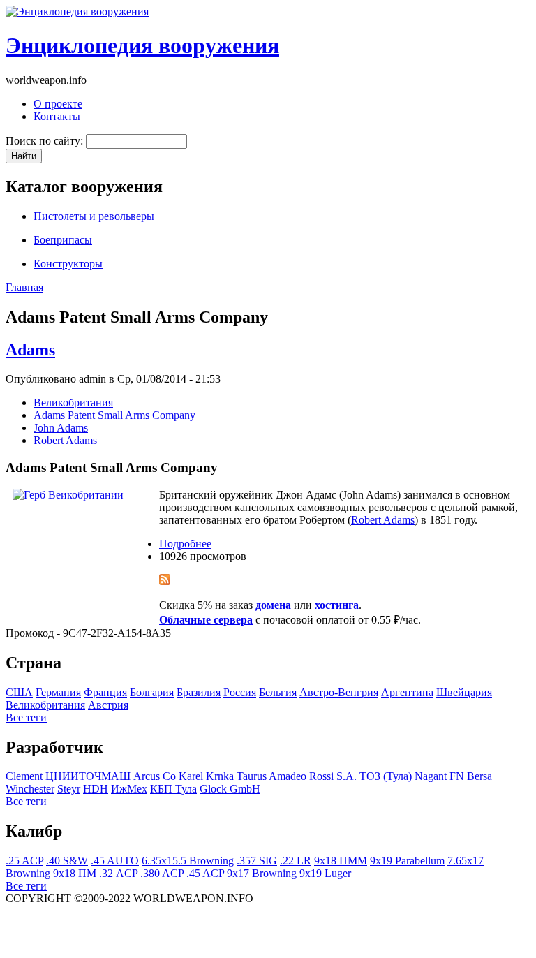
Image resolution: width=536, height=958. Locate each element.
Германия (58, 692)
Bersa (479, 776)
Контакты (57, 116)
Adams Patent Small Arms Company (114, 415)
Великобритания (73, 402)
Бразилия (199, 692)
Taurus (252, 776)
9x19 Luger (325, 873)
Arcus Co (154, 776)
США (19, 692)
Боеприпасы (63, 240)
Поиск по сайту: (46, 141)
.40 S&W (67, 861)
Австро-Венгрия (338, 692)
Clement (24, 776)
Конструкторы (68, 264)
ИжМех (129, 789)
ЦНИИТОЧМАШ (88, 776)
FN (456, 776)
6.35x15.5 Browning (188, 861)
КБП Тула (173, 789)
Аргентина (407, 692)
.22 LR (295, 861)
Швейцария (464, 692)
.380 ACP (162, 873)
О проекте (58, 104)
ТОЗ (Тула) (385, 776)
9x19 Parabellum (407, 861)
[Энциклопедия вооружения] (77, 11)
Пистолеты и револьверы (94, 216)
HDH (95, 789)
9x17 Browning (262, 873)
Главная (24, 287)
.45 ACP (205, 873)
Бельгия (278, 692)
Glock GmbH (230, 789)
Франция (105, 692)
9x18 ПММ (340, 861)
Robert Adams (65, 440)
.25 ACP (24, 861)
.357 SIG (257, 861)
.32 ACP (118, 873)
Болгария (152, 692)
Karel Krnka (206, 776)
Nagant (431, 776)
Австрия (108, 705)
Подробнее (185, 544)
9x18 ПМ (74, 873)
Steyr (68, 789)
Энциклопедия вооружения (142, 45)
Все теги (26, 717)
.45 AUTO (115, 861)
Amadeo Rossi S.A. (313, 776)
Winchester (30, 789)
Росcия (239, 692)
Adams (30, 350)
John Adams (61, 428)
